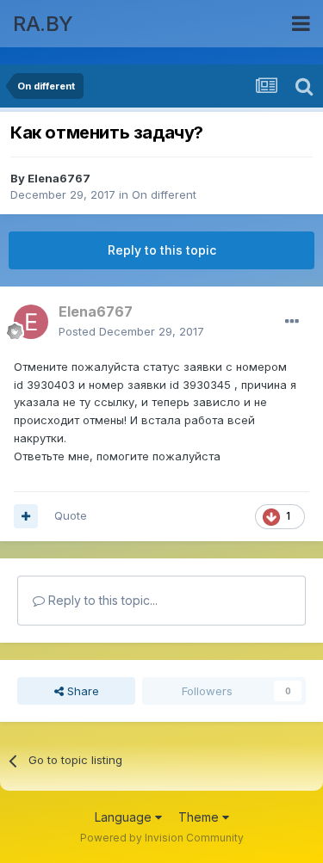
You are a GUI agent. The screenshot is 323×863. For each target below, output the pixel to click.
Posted (131, 331)
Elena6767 (59, 178)
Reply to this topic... (101, 600)
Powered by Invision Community (162, 837)
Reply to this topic (162, 250)
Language (125, 817)
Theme (200, 817)
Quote (70, 515)
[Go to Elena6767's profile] (31, 322)
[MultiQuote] (26, 516)
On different (164, 194)
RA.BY (43, 23)
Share (81, 691)
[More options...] (292, 321)
